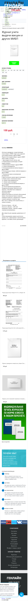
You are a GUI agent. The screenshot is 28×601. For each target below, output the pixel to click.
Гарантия (14, 539)
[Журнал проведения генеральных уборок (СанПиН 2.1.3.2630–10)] (14, 347)
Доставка (14, 533)
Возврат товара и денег (14, 548)
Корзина (3, 598)
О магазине (14, 537)
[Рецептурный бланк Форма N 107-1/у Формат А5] (14, 276)
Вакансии (14, 546)
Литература (14, 567)
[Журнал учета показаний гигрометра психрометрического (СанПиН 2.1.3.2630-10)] (14, 383)
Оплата (14, 535)
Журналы (14, 554)
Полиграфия (14, 544)
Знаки (14, 561)
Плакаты (14, 563)
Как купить (14, 542)
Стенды (14, 559)
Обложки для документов (14, 557)
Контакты (14, 531)
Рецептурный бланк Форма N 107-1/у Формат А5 (13, 292)
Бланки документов (14, 565)
